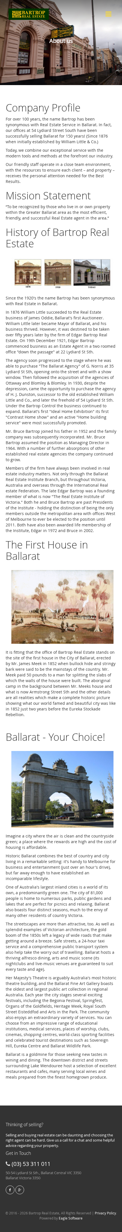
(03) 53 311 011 (31, 1164)
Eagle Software (71, 1218)
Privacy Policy (105, 1213)
